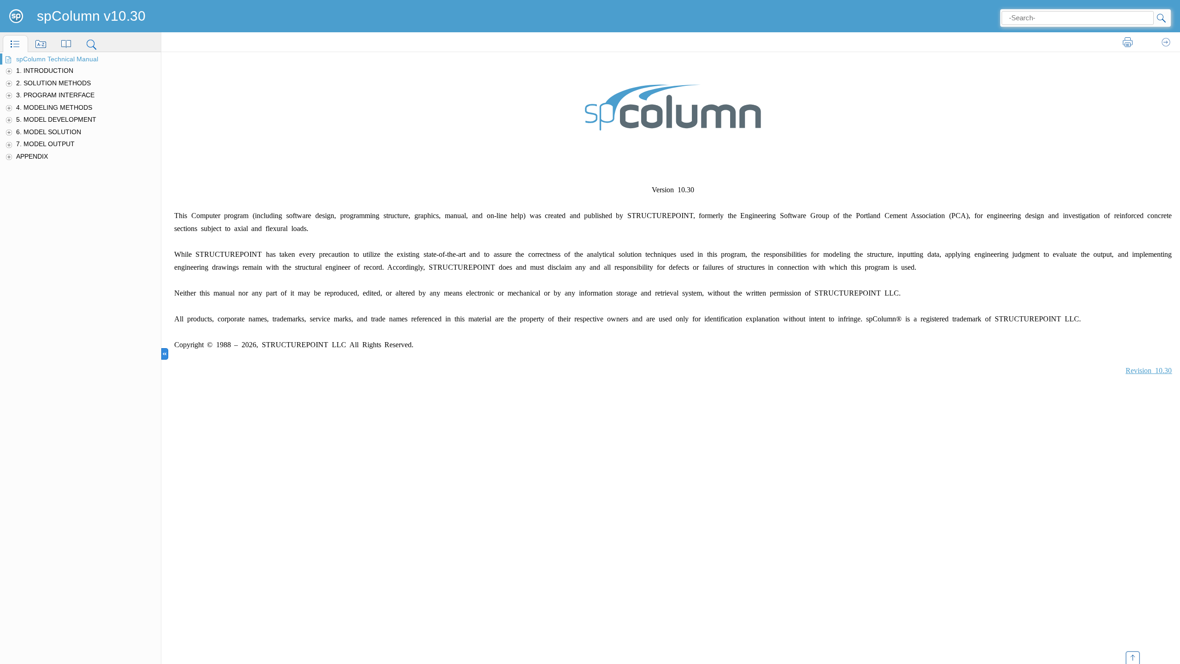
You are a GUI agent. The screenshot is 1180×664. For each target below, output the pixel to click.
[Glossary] (66, 43)
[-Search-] (1161, 18)
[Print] (1128, 42)
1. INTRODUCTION (44, 70)
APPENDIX (32, 156)
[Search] (91, 43)
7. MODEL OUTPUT (45, 144)
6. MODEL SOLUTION (48, 132)
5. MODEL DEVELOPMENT (56, 119)
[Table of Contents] (15, 43)
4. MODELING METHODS (54, 107)
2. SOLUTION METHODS (53, 83)
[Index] (40, 43)
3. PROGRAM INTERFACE (55, 95)
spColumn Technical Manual (57, 59)
